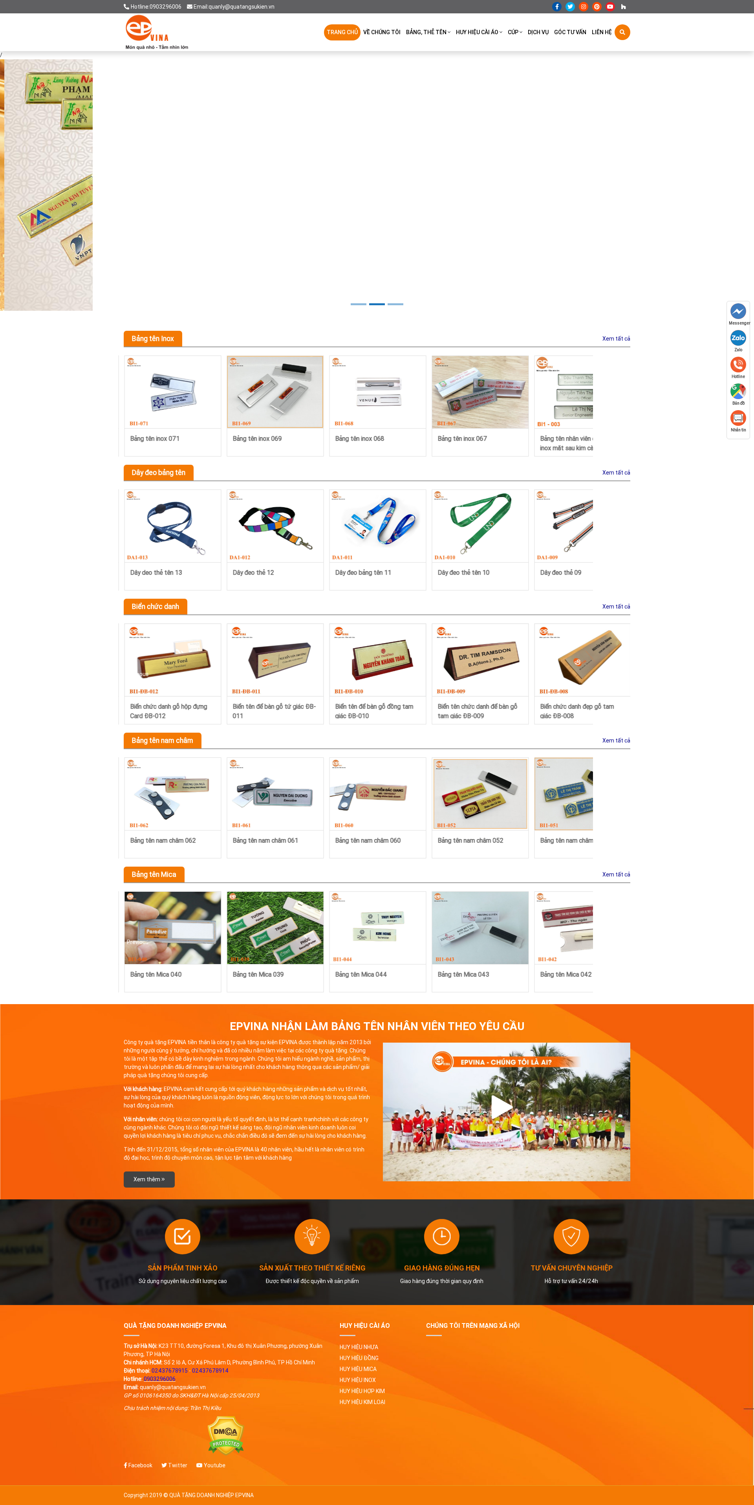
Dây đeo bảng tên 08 (568, 572)
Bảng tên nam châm (162, 740)
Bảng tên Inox (153, 338)
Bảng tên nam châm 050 (572, 840)
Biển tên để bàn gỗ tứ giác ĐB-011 (171, 710)
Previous (137, 405)
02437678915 (170, 1370)
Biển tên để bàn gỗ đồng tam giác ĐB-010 (271, 710)
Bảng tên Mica (154, 874)
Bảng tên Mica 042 (360, 974)
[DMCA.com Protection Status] (226, 1436)
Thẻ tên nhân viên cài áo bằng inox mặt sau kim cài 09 (579, 442)
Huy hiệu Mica (358, 1369)
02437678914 (210, 1370)
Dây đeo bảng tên (158, 472)
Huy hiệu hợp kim (362, 1391)
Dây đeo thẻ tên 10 (360, 572)
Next (621, 405)
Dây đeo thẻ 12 (150, 572)
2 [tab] (377, 304)
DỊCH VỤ (538, 32)
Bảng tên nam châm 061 (162, 840)
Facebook (139, 1465)
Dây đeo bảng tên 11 (260, 572)
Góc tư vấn (570, 32)
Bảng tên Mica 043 (258, 974)
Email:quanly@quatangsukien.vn (234, 6)
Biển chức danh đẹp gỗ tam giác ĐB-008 (474, 710)
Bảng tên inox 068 (256, 438)
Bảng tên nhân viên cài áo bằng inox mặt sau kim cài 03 (478, 442)
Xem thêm (147, 1179)
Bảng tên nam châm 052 (367, 840)
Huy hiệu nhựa (359, 1347)
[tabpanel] (377, 185)
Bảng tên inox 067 (359, 438)
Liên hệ (602, 32)
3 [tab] (395, 304)
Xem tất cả (616, 338)
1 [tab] (358, 304)
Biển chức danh (155, 606)
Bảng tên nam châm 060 (265, 840)
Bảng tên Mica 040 (565, 974)
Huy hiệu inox (358, 1380)
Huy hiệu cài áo (477, 32)
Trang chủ (342, 32)
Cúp (513, 32)
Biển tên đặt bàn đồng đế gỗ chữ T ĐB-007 (578, 710)
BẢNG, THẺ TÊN (426, 32)
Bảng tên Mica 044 (155, 974)
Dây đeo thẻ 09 (457, 572)
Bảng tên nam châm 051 (470, 840)
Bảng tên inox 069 (154, 438)
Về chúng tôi (382, 32)
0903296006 (160, 1378)
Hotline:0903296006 (156, 6)
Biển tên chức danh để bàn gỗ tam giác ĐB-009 (374, 710)
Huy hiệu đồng (359, 1358)
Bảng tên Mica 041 (463, 974)
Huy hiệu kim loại (362, 1402)
